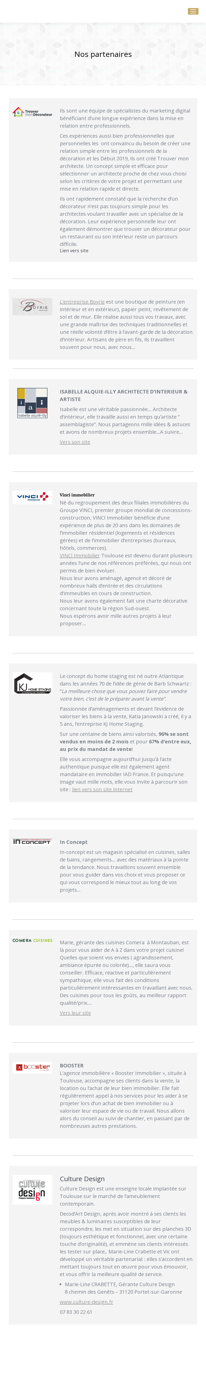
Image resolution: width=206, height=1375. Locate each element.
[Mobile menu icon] (193, 11)
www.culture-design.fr (86, 1301)
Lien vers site (74, 250)
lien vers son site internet (102, 789)
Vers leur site (75, 1012)
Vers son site (75, 442)
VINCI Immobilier (80, 555)
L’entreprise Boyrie (82, 301)
